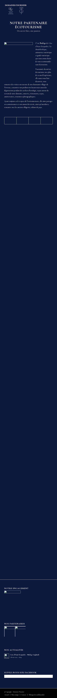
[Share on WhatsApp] (35, 120)
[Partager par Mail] (47, 120)
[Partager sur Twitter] (22, 120)
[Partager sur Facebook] (10, 120)
